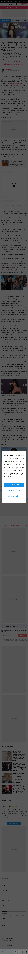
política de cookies (19, 474)
